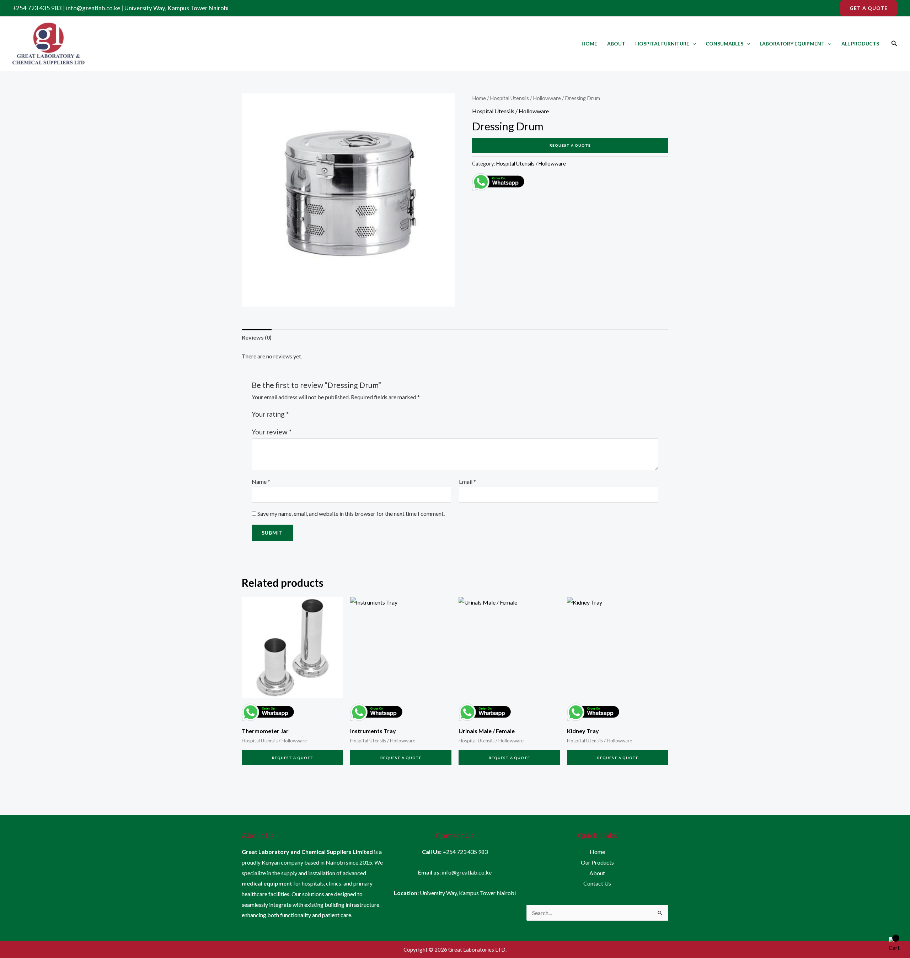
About (616, 43)
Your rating (270, 414)
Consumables (724, 43)
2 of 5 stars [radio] (303, 414)
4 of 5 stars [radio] (319, 414)
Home (589, 43)
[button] (869, 8)
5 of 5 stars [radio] (326, 414)
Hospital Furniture (662, 43)
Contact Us (597, 883)
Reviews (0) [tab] (257, 337)
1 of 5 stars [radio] (295, 414)
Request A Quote (570, 145)
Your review (271, 432)
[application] (692, 43)
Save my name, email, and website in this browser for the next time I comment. (351, 513)
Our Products (597, 862)
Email (467, 481)
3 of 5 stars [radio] (311, 414)
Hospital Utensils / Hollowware (525, 98)
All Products (860, 43)
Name (261, 481)
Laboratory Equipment (792, 43)
